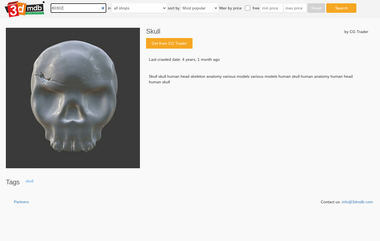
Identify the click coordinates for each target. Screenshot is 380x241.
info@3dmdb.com (357, 202)
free (256, 8)
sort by (174, 8)
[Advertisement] (257, 127)
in (109, 8)
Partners (21, 202)
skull (29, 181)
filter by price (230, 8)
